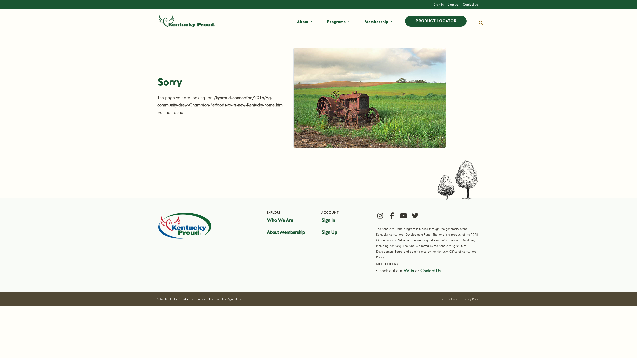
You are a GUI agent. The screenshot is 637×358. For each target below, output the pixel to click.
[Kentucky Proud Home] (187, 21)
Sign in (439, 4)
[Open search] (480, 23)
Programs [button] (337, 21)
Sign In (328, 220)
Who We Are (280, 220)
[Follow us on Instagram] (380, 215)
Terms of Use (449, 299)
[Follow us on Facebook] (392, 215)
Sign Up (329, 232)
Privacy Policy (471, 299)
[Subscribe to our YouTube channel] (403, 215)
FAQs (409, 270)
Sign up (453, 4)
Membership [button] (377, 21)
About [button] (303, 21)
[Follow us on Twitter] (415, 215)
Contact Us (430, 270)
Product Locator (435, 21)
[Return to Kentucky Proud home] (184, 225)
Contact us (470, 4)
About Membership (286, 232)
